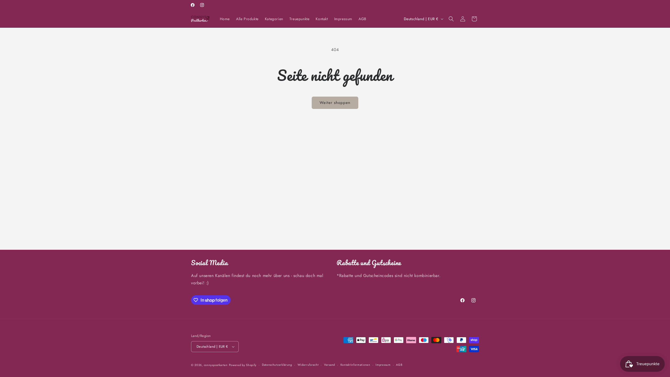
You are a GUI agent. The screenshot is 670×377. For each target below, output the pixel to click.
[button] (451, 19)
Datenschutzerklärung (277, 365)
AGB (399, 365)
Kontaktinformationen (355, 365)
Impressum (383, 365)
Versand (329, 365)
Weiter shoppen (335, 103)
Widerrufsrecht (308, 365)
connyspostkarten (216, 365)
